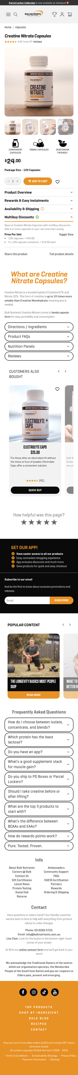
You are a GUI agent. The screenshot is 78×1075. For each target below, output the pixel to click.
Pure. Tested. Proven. (25, 845)
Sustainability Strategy (43, 1055)
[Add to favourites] (57, 389)
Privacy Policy (67, 1055)
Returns (22, 896)
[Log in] (62, 14)
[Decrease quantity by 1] (8, 181)
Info (39, 860)
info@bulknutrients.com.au (43, 934)
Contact (39, 907)
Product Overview (18, 192)
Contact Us (22, 876)
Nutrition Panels (21, 346)
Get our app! (24, 547)
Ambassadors (56, 867)
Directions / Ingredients (27, 326)
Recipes (39, 1024)
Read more (34, 695)
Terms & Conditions (17, 1055)
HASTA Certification (56, 880)
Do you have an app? (25, 751)
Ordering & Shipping (56, 892)
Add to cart (39, 181)
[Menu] (8, 14)
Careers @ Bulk (21, 871)
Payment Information (33, 1059)
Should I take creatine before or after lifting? (34, 794)
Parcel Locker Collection (22, 3)
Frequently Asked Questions (39, 712)
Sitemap (54, 1059)
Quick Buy (35, 490)
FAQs (56, 876)
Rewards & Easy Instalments (27, 200)
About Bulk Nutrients (22, 867)
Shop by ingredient (39, 1012)
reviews (37, 41)
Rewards (56, 888)
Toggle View (66, 234)
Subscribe (62, 600)
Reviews (14, 356)
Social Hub (21, 892)
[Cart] (69, 14)
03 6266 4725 (43, 930)
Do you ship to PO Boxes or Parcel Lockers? (36, 779)
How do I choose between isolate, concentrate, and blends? (35, 725)
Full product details (61, 254)
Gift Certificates (22, 880)
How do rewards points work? (32, 836)
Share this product (16, 254)
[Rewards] (54, 14)
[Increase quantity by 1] (17, 181)
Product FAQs (19, 336)
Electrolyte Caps (35, 447)
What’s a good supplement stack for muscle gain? (35, 764)
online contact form (31, 950)
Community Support (56, 871)
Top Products (39, 1007)
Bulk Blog (39, 1018)
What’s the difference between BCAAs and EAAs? (33, 824)
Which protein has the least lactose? (30, 740)
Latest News (22, 884)
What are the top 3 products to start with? (33, 809)
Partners (56, 884)
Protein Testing (21, 888)
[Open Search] (15, 14)
